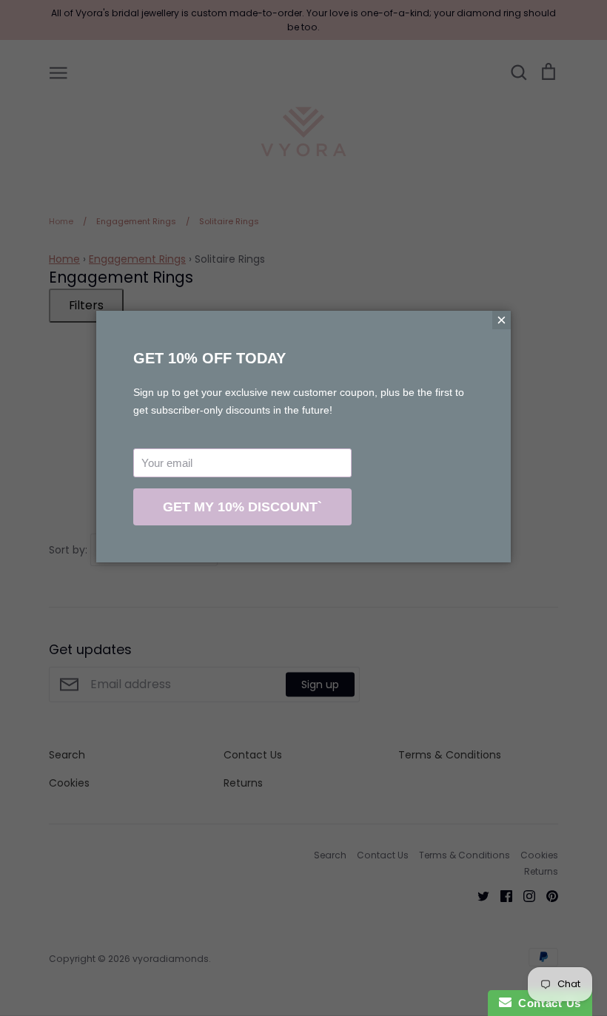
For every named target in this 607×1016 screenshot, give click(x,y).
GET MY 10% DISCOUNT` (242, 506)
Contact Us (546, 1003)
